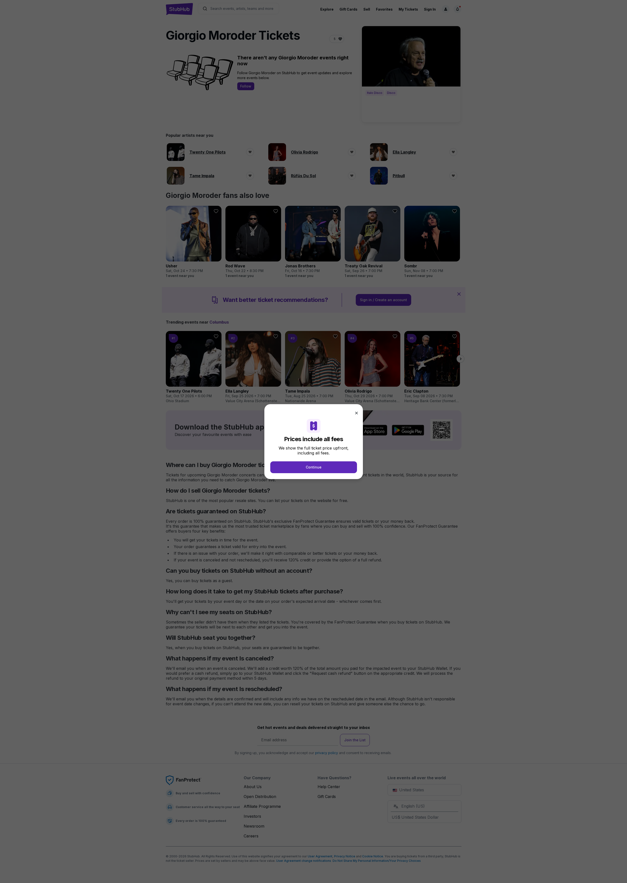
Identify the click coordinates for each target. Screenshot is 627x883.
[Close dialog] (356, 413)
